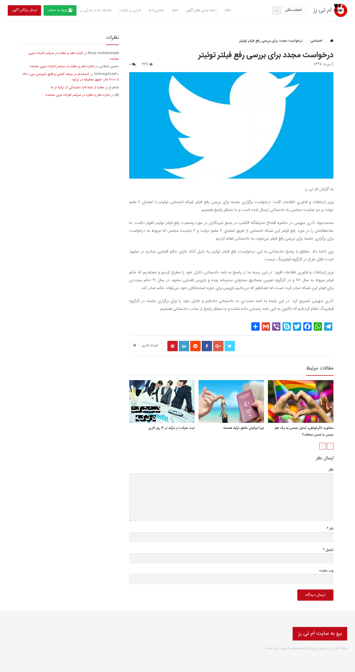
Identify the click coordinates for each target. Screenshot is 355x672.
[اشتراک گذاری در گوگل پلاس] (218, 346)
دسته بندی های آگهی (201, 10)
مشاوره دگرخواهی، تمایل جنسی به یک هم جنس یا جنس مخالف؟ (304, 431)
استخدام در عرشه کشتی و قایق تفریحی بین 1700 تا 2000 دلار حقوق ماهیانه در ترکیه (71, 77)
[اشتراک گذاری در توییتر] (230, 346)
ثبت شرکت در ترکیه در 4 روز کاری (171, 428)
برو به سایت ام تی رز (320, 633)
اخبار (175, 10)
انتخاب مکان (293, 10)
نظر (331, 470)
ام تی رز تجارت (130, 10)
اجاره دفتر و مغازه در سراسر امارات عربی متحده (74, 56)
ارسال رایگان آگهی (24, 10)
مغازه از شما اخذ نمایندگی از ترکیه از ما (77, 87)
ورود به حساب (57, 10)
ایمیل (328, 550)
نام (330, 528)
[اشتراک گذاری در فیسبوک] (207, 346)
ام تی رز (322, 10)
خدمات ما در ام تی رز (95, 10)
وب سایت (326, 571)
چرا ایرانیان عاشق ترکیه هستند (243, 428)
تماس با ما (156, 10)
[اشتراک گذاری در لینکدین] (184, 346)
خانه (228, 10)
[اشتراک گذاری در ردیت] (195, 346)
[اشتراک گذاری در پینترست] (172, 346)
